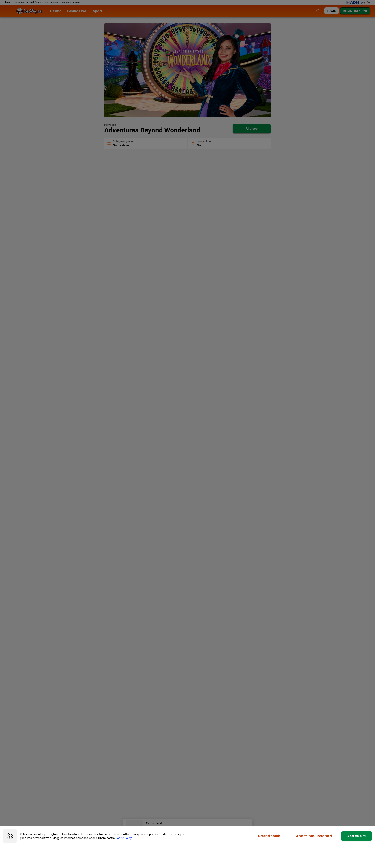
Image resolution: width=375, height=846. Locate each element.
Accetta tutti (356, 836)
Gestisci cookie (269, 836)
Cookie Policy (123, 838)
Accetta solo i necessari (314, 836)
